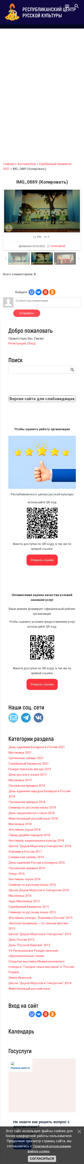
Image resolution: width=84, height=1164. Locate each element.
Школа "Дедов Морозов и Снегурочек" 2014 (40, 983)
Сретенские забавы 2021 (26, 758)
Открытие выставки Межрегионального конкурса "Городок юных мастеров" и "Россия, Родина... (41, 967)
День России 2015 (21, 939)
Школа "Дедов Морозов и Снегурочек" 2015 (40, 934)
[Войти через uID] (32, 292)
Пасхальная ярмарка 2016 (27, 868)
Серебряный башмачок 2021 (29, 763)
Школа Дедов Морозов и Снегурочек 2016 (39, 890)
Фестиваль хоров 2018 (25, 829)
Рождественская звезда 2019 (30, 769)
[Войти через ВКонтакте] (38, 292)
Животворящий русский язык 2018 (33, 818)
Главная (8, 164)
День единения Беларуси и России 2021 (37, 747)
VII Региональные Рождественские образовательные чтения (33, 953)
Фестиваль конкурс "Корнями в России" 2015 (40, 918)
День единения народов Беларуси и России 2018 (39, 793)
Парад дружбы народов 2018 (29, 835)
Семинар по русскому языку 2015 (32, 912)
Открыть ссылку (42, 560)
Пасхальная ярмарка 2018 (27, 802)
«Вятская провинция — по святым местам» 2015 (39, 925)
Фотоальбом (26, 164)
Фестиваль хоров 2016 (25, 879)
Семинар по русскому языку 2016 (32, 885)
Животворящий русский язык (29, 988)
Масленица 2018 (20, 824)
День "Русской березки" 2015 (29, 945)
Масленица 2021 (20, 752)
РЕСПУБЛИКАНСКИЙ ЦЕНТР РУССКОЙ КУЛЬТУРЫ (49, 12)
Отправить (26, 313)
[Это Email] (13, 718)
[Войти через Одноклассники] (52, 292)
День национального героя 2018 (31, 813)
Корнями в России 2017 (25, 851)
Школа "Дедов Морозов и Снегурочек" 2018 (40, 846)
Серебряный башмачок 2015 (29, 907)
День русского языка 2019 (27, 774)
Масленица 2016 (20, 896)
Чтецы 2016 (17, 874)
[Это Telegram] (26, 718)
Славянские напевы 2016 (26, 857)
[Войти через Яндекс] (45, 292)
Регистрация (17, 343)
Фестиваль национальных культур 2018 (36, 840)
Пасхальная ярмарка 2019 (27, 786)
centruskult (57, 246)
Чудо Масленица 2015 (24, 901)
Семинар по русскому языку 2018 (32, 807)
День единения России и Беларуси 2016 (37, 862)
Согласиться (42, 1158)
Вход (32, 343)
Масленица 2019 (20, 780)
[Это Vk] (38, 718)
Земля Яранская (20, 977)
